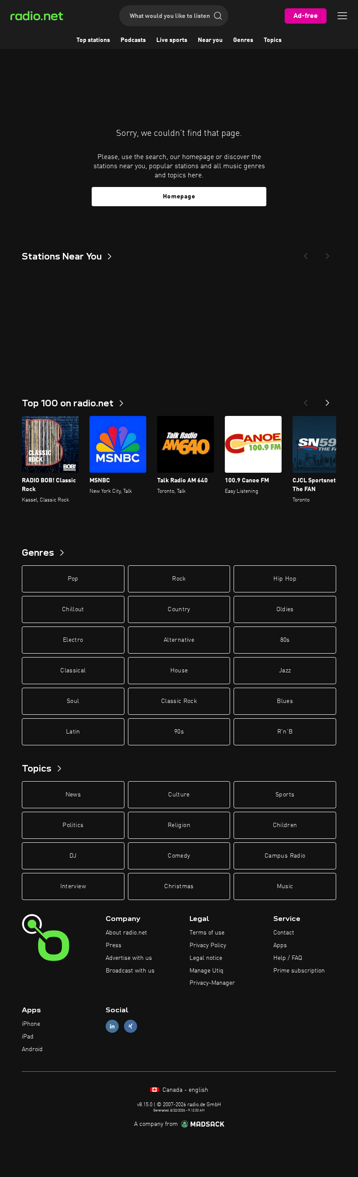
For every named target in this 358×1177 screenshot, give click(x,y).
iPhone (31, 1024)
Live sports (171, 40)
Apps (280, 945)
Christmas (178, 886)
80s (285, 640)
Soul (73, 701)
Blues (285, 701)
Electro (73, 640)
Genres (243, 40)
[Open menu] (342, 15)
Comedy (179, 856)
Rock (179, 579)
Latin (73, 732)
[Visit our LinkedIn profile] (112, 1026)
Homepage (179, 197)
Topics (273, 40)
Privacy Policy (207, 945)
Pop (73, 579)
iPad (28, 1037)
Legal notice (205, 958)
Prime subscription (299, 971)
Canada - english (184, 1090)
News (73, 795)
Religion (179, 825)
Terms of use (206, 933)
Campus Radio (285, 856)
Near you (210, 40)
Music (285, 886)
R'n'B (285, 732)
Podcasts (133, 40)
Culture (178, 795)
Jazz (285, 671)
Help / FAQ (287, 958)
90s (179, 732)
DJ (72, 856)
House (179, 671)
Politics (72, 825)
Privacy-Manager (212, 983)
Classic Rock (179, 701)
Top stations (93, 40)
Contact (283, 933)
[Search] (218, 15)
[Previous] (305, 253)
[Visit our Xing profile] (130, 1026)
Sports (284, 795)
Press (113, 945)
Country (179, 609)
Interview (73, 886)
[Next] (327, 253)
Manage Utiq (206, 971)
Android (32, 1049)
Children (285, 825)
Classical (73, 671)
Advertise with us (129, 958)
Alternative (179, 640)
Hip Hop (284, 579)
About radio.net (126, 933)
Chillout (73, 609)
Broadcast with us (130, 971)
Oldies (285, 609)
